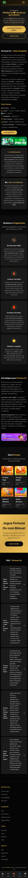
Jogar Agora (14, 544)
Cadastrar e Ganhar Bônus (14, 29)
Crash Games (5, 814)
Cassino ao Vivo (5, 817)
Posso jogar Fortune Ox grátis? (12, 754)
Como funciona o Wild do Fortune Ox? (12, 624)
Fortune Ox (4, 794)
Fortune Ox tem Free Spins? (12, 668)
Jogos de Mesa (5, 820)
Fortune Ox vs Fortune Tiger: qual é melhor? (12, 712)
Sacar (2, 840)
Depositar (4, 836)
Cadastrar (4, 830)
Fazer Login (14, 36)
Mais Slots (4, 800)
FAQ (2, 850)
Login (2, 833)
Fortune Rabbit (5, 797)
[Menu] (23, 2)
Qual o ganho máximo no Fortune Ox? (12, 583)
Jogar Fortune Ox (9, 132)
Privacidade (4, 859)
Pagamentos (4, 853)
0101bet (8, 867)
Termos (3, 856)
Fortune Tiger (5, 791)
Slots (2, 811)
